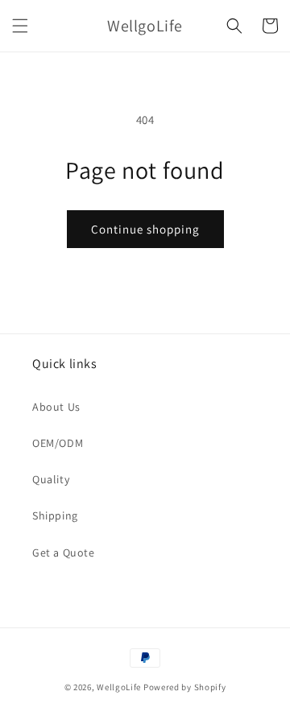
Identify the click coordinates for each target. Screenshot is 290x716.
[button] (20, 25)
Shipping (55, 515)
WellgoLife (119, 687)
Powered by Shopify (184, 687)
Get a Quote (63, 552)
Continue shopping (145, 229)
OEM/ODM (57, 443)
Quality (50, 479)
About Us (56, 406)
